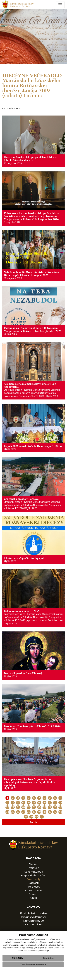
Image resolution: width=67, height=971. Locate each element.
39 (33, 812)
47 (36, 816)
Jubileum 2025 (34, 890)
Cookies (33, 894)
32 (55, 807)
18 (39, 802)
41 (44, 812)
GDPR (33, 898)
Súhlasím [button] (17, 958)
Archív (33, 822)
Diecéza (33, 864)
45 (26, 816)
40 (39, 812)
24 (12, 807)
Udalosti (34, 883)
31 (50, 807)
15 (23, 802)
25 (18, 807)
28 (33, 807)
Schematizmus (33, 872)
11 (60, 798)
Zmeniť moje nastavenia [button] (33, 964)
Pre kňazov (33, 887)
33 (60, 807)
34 (7, 812)
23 (7, 807)
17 (34, 802)
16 (28, 802)
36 (18, 812)
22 (60, 802)
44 (60, 812)
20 (49, 802)
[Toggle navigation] (60, 5)
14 (18, 802)
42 (49, 812)
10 (55, 798)
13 (13, 802)
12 (7, 802)
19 (44, 802)
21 (55, 802)
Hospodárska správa (33, 875)
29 (39, 807)
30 (44, 807)
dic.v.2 (6, 108)
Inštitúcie (33, 868)
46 (31, 816)
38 (28, 812)
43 (55, 812)
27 (28, 807)
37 (23, 812)
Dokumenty (33, 879)
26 (23, 807)
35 (12, 812)
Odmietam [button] (48, 958)
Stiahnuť (15, 108)
